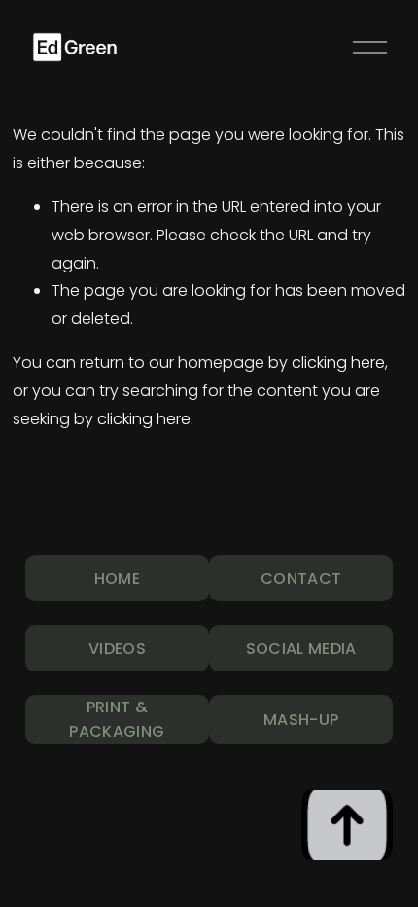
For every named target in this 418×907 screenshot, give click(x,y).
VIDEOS (117, 648)
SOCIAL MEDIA (301, 648)
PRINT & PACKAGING (116, 719)
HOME (117, 578)
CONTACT (301, 578)
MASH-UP (300, 719)
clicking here (338, 362)
